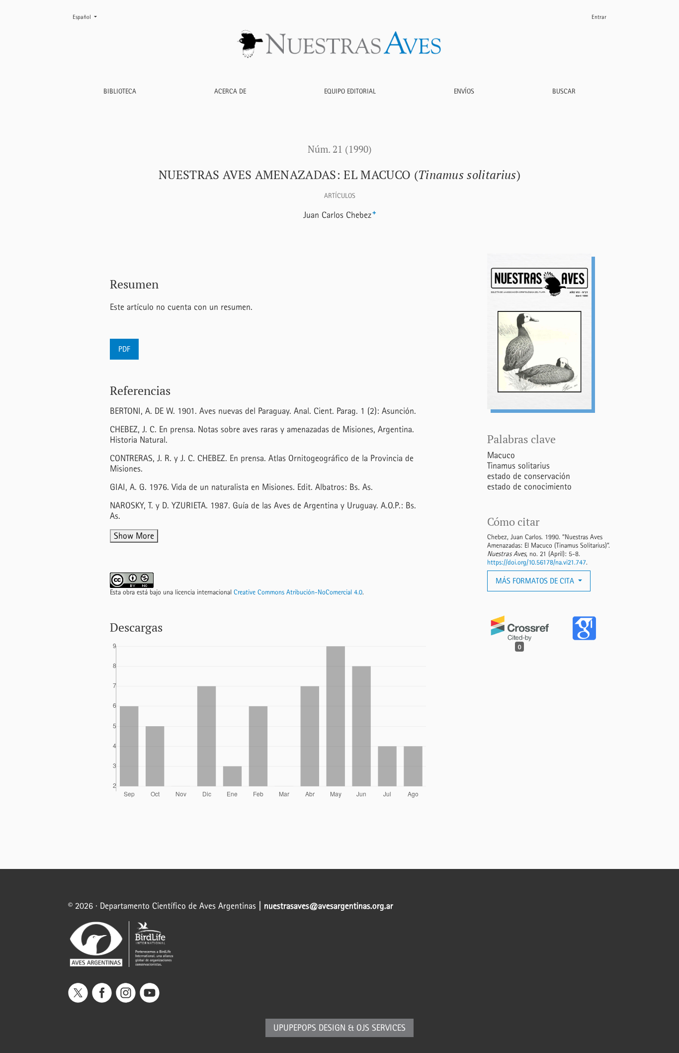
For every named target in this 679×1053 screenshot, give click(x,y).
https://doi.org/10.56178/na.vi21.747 (536, 562)
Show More (134, 536)
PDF (124, 349)
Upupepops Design (309, 1028)
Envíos (464, 91)
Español (88, 16)
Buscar (564, 91)
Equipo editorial (350, 91)
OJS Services (381, 1028)
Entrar (599, 16)
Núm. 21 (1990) (340, 149)
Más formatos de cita (536, 580)
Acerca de (230, 91)
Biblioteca (119, 91)
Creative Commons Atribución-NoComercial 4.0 (298, 592)
